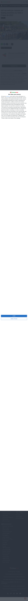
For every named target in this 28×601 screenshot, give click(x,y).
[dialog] (14, 300)
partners (8, 96)
